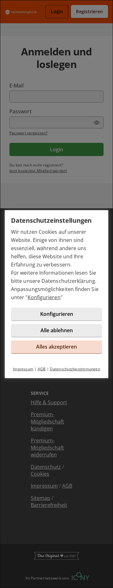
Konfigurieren (44, 297)
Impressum (23, 369)
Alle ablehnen (56, 330)
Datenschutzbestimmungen (75, 369)
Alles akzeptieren (56, 346)
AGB (42, 369)
